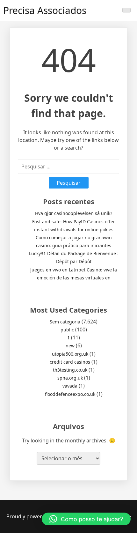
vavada (69, 386)
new (70, 346)
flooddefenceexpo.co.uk (70, 394)
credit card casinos (70, 362)
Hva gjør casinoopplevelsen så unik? (73, 213)
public (67, 330)
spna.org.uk (70, 378)
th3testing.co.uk (70, 370)
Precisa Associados (44, 10)
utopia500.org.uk (70, 354)
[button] (86, 519)
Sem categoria (65, 322)
